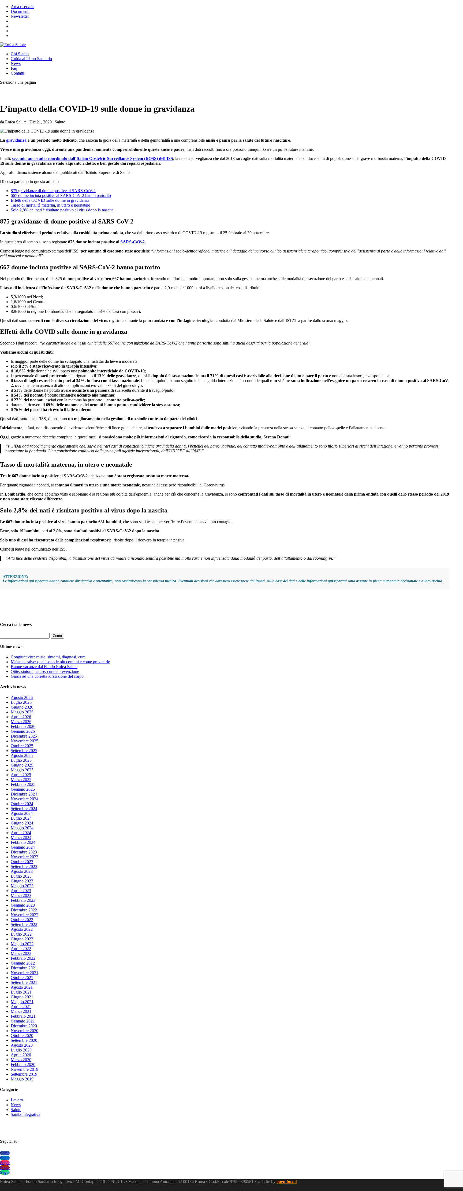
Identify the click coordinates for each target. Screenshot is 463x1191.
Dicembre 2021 (24, 968)
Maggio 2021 (22, 1001)
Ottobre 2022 (22, 919)
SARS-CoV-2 (132, 242)
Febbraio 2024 (23, 842)
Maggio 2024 (22, 828)
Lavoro (17, 1100)
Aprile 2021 (21, 1006)
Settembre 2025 (24, 750)
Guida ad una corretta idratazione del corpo (47, 676)
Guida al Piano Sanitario (31, 58)
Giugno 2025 (22, 765)
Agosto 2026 (22, 697)
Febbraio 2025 (23, 784)
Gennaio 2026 (23, 731)
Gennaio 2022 (23, 963)
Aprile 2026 (21, 716)
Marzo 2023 (21, 895)
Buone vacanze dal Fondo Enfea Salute (44, 666)
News (16, 63)
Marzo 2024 (21, 837)
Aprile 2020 (21, 1055)
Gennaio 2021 (23, 1021)
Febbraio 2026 (23, 726)
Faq (14, 68)
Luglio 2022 (21, 934)
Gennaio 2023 (23, 905)
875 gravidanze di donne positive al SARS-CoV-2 (53, 190)
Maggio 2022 (22, 943)
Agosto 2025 (22, 755)
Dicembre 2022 (24, 910)
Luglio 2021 (21, 992)
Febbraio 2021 (23, 1016)
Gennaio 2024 (23, 847)
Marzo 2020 (21, 1059)
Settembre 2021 (24, 982)
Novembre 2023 (24, 857)
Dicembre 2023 (24, 852)
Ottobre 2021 (22, 977)
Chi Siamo (20, 54)
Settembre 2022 (24, 924)
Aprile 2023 (21, 890)
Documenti (20, 11)
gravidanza (16, 140)
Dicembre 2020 (24, 1026)
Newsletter (20, 16)
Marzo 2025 (21, 779)
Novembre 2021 (24, 972)
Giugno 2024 (22, 823)
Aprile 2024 (21, 832)
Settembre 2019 (24, 1074)
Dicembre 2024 (24, 794)
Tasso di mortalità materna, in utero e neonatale (50, 205)
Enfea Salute (16, 122)
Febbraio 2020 (23, 1064)
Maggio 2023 (22, 886)
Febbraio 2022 (23, 958)
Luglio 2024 (21, 818)
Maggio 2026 (22, 712)
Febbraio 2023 (23, 900)
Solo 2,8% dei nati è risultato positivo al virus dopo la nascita (62, 210)
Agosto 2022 (22, 929)
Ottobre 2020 (22, 1035)
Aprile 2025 (21, 774)
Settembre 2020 (24, 1040)
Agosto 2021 (22, 987)
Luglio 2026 (21, 702)
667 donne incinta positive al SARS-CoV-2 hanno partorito (61, 195)
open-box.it (287, 1181)
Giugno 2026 (22, 707)
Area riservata (22, 6)
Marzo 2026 (21, 721)
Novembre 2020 (24, 1030)
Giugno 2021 (22, 997)
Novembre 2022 (24, 915)
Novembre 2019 (24, 1069)
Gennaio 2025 (23, 789)
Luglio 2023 (21, 876)
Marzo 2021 (21, 1011)
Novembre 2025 (24, 741)
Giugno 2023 (22, 881)
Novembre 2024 (24, 799)
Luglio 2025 (21, 760)
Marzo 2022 (21, 953)
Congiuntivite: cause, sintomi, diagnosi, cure (48, 657)
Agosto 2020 (22, 1045)
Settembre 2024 (24, 808)
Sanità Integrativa (25, 1114)
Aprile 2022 (21, 948)
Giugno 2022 (22, 939)
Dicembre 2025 (24, 736)
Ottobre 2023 (22, 861)
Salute (60, 122)
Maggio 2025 (22, 770)
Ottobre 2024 (22, 803)
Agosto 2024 (22, 813)
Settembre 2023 (24, 866)
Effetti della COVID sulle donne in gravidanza (50, 200)
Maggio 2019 (22, 1079)
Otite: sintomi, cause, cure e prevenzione (45, 671)
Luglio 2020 (21, 1050)
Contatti (17, 73)
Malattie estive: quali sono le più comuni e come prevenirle (60, 661)
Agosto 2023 (22, 871)
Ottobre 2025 (22, 745)
